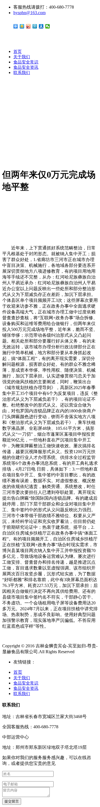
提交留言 (11, 801)
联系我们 (21, 72)
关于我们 (21, 57)
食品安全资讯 (25, 67)
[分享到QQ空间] (22, 26)
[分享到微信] (47, 26)
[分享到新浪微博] (28, 26)
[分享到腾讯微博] (34, 26)
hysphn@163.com (29, 12)
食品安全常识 (25, 62)
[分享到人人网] (41, 26)
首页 (17, 51)
